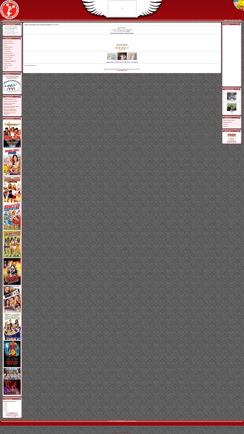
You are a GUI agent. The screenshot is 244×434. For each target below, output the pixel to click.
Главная (5, 20)
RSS (239, 20)
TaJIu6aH (128, 31)
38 (6, 408)
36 (6, 405)
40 (6, 411)
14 (119, 62)
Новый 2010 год (8, 31)
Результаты (16, 414)
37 (6, 407)
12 (116, 62)
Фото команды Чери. (9, 26)
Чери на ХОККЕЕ (8, 29)
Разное (231, 111)
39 (6, 410)
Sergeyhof (229, 141)
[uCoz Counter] (232, 133)
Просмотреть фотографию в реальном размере (122, 33)
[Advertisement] (122, 39)
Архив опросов (9, 414)
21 (129, 62)
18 (125, 62)
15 (120, 62)
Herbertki (234, 141)
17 (124, 62)
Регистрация (12, 20)
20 (128, 62)
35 (6, 404)
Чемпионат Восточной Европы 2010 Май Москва (11, 33)
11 (114, 62)
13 (117, 62)
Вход (18, 20)
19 (126, 62)
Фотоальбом (32, 24)
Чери (38, 24)
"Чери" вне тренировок (9, 28)
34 (6, 402)
